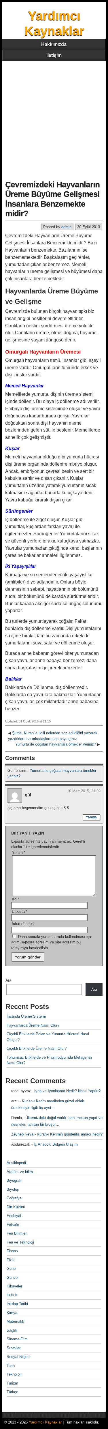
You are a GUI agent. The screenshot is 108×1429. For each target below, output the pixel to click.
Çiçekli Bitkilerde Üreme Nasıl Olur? (37, 1048)
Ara (8, 980)
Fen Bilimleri (17, 1233)
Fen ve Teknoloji (20, 1242)
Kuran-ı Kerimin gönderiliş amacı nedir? (70, 1134)
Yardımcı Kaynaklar (45, 1422)
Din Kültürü (16, 1207)
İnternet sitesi (23, 923)
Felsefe (13, 1224)
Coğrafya (14, 1198)
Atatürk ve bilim (20, 1172)
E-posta (19, 911)
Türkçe (12, 1392)
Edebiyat (14, 1216)
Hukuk (12, 1295)
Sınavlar (13, 1348)
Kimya (12, 1313)
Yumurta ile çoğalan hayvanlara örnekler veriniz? (55, 744)
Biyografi (14, 1180)
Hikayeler (14, 1286)
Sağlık (12, 1330)
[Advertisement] (54, 118)
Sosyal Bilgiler (19, 1356)
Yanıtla (91, 817)
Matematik (15, 1321)
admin (66, 227)
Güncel (12, 1277)
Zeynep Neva (22, 1134)
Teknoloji (14, 1374)
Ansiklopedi (16, 1163)
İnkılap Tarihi (17, 1304)
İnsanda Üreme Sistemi (26, 1016)
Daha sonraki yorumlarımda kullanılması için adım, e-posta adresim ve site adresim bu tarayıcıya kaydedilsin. (51, 942)
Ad (15, 899)
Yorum (18, 852)
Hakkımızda (54, 44)
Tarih (11, 1365)
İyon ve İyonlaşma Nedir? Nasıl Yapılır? (67, 1091)
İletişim (54, 55)
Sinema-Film (17, 1339)
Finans (12, 1251)
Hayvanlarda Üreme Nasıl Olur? (33, 1025)
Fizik (11, 1260)
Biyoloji (13, 1189)
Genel (11, 1268)
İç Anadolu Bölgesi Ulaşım (56, 1144)
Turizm (12, 1383)
